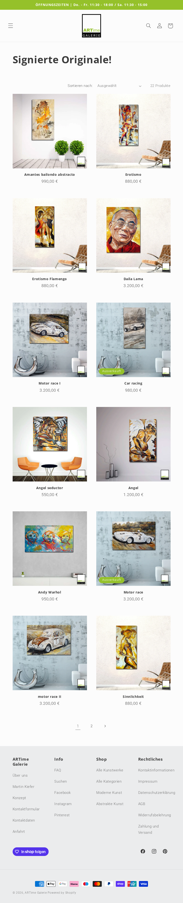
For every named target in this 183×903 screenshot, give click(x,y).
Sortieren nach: (80, 86)
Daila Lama (133, 279)
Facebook (62, 793)
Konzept (19, 798)
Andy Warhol (49, 592)
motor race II (49, 697)
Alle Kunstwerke (109, 770)
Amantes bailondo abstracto (49, 174)
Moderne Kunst (109, 793)
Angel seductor (49, 488)
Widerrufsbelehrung (154, 815)
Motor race (133, 592)
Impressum (148, 781)
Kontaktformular (26, 809)
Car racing (133, 383)
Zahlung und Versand (148, 829)
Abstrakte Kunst (109, 804)
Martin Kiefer (24, 787)
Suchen (60, 781)
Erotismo (133, 174)
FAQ (57, 770)
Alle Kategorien (109, 781)
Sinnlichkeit (133, 697)
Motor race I (50, 383)
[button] (10, 25)
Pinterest (62, 815)
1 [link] (78, 726)
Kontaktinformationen (156, 770)
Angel (133, 488)
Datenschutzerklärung (156, 793)
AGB (141, 804)
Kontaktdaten (24, 820)
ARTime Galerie (36, 892)
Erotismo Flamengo (49, 279)
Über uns (20, 775)
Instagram (63, 804)
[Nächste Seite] (105, 726)
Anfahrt (19, 831)
